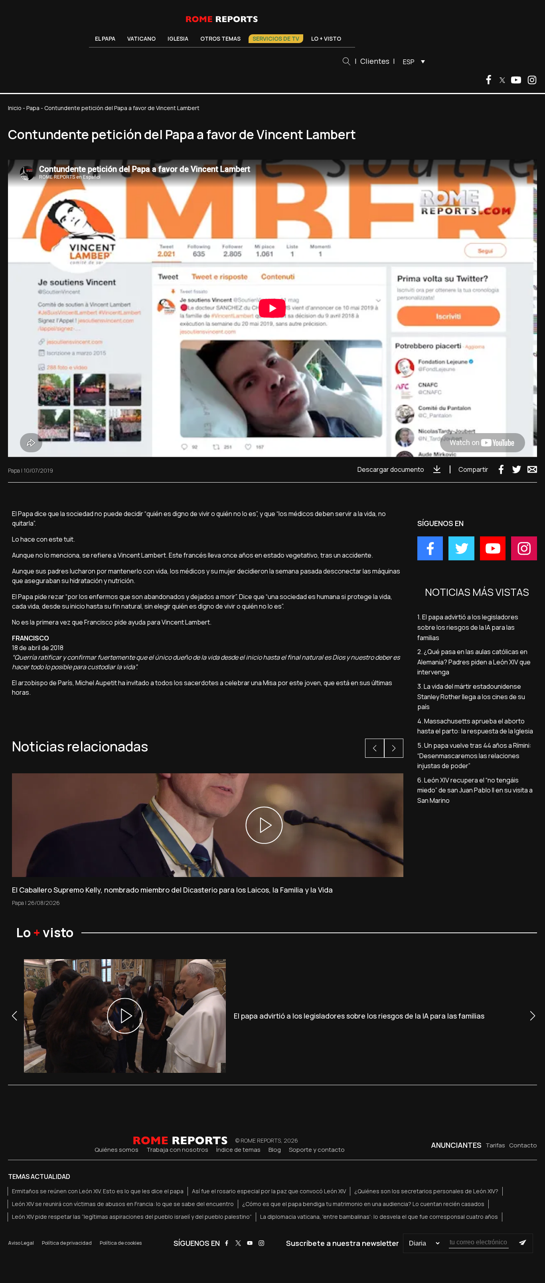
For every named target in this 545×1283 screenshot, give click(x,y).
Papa (32, 108)
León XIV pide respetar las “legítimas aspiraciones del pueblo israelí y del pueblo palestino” (132, 1216)
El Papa (105, 38)
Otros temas (220, 38)
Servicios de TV (276, 38)
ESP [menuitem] (409, 61)
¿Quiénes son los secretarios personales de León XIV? (426, 1191)
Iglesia (178, 38)
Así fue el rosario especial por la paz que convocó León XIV (269, 1191)
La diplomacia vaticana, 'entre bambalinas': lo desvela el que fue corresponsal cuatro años (379, 1216)
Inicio (15, 108)
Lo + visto (326, 38)
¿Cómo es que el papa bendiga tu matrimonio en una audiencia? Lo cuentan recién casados (363, 1204)
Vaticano (141, 38)
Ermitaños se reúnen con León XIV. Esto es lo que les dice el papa (98, 1191)
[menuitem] (412, 61)
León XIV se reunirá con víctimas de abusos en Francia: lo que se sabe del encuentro (123, 1204)
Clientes (374, 61)
